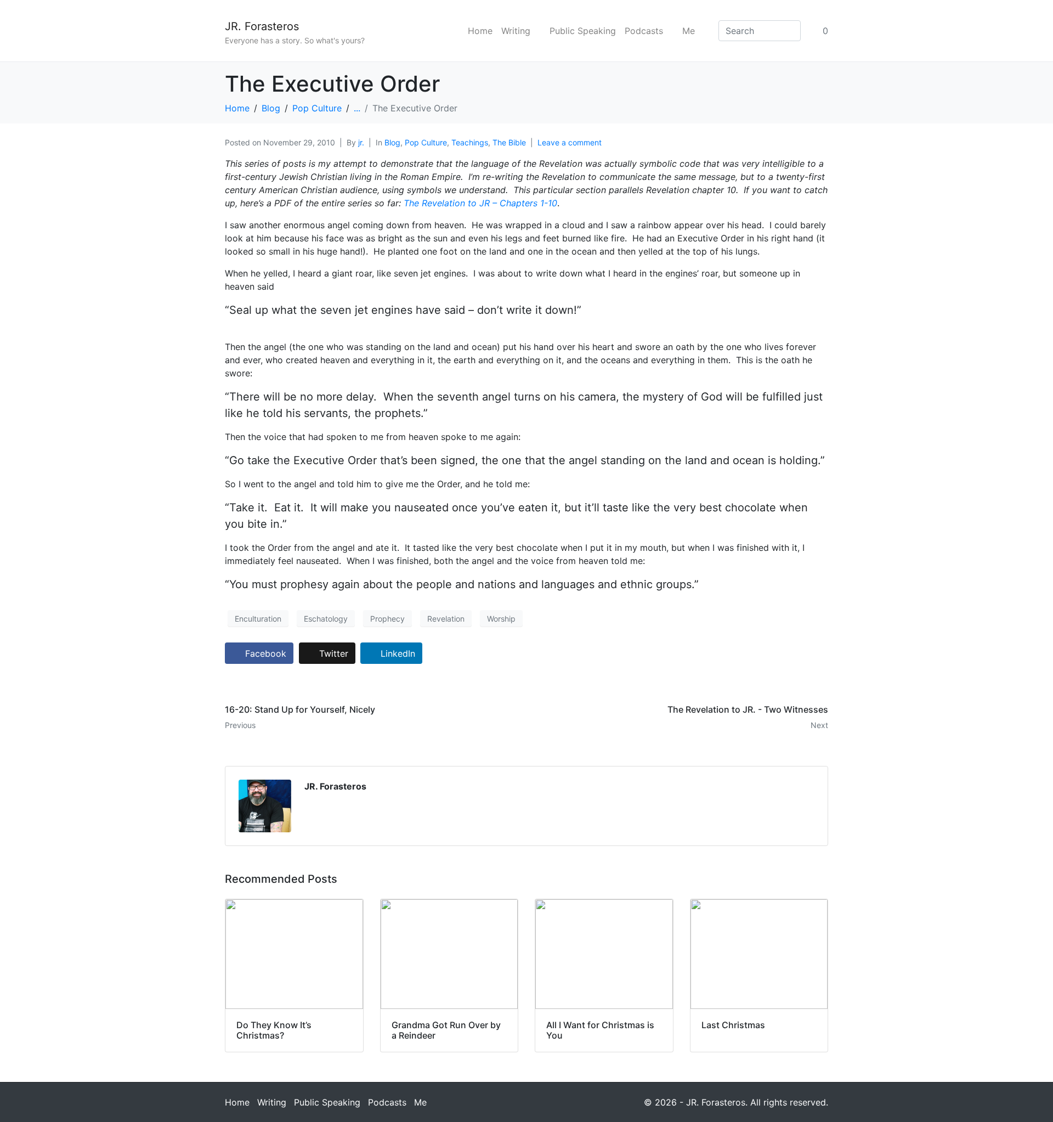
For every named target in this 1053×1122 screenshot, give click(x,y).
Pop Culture (426, 142)
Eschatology (326, 618)
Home (480, 30)
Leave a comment (569, 142)
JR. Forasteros (262, 26)
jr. (361, 142)
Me (688, 30)
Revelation (446, 618)
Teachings (469, 142)
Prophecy (387, 618)
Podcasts (644, 30)
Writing (515, 30)
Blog (392, 142)
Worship (501, 618)
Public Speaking (583, 30)
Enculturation (258, 618)
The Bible (509, 142)
